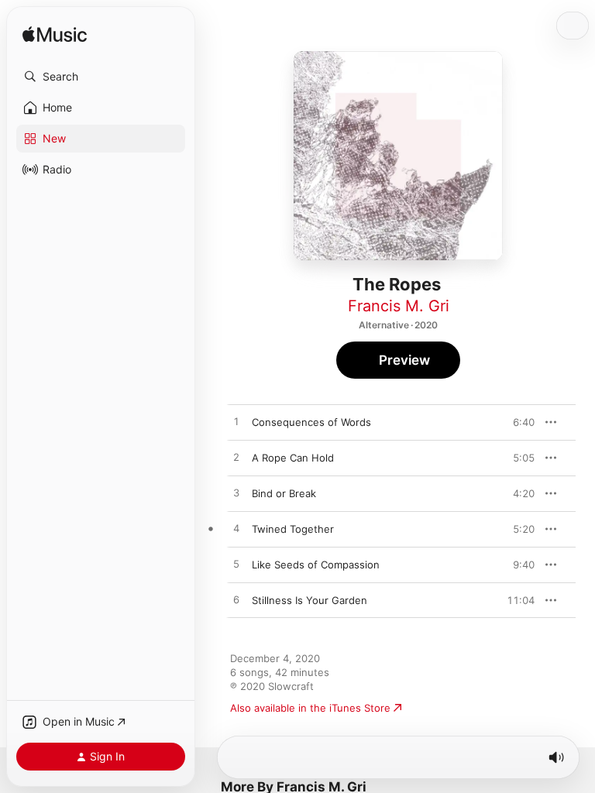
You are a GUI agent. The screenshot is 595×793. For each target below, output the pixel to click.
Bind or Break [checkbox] (284, 493)
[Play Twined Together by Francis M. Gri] (236, 529)
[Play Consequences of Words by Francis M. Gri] (236, 422)
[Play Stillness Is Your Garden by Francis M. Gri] (236, 600)
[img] (54, 35)
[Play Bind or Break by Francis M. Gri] (236, 493)
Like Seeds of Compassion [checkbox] (316, 564)
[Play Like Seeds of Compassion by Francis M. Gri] (236, 565)
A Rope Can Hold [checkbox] (293, 457)
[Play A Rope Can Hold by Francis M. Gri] (236, 458)
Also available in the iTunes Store (310, 708)
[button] (100, 77)
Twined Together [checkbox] (293, 529)
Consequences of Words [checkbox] (311, 422)
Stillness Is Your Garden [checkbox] (309, 600)
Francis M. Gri (398, 306)
